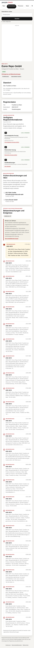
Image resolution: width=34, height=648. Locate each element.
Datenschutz (25, 645)
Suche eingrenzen (7, 21)
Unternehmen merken (16, 76)
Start (4, 5)
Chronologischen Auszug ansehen (12, 142)
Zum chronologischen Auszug (11, 238)
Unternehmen (11, 5)
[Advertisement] (17, 44)
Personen (20, 5)
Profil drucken (5, 76)
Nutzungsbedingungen (17, 645)
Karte (27, 5)
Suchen (17, 18)
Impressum (8, 645)
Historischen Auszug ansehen (11, 154)
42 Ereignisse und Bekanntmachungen (11, 74)
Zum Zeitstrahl (8, 166)
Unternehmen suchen (7, 11)
